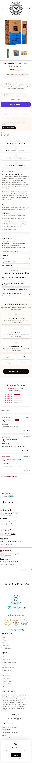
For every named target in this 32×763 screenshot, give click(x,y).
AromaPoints (6, 659)
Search (4, 665)
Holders (4, 643)
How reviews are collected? (9, 476)
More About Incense (8, 667)
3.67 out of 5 (20, 388)
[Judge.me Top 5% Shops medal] (24, 622)
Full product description (10, 251)
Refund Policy (6, 675)
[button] (13, 66)
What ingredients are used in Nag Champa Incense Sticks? (13, 294)
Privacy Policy (6, 678)
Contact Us (5, 686)
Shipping (14, 78)
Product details (7, 238)
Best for (4, 258)
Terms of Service (7, 673)
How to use (5, 255)
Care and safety (7, 265)
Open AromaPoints (9, 127)
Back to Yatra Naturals (16, 584)
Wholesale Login (7, 684)
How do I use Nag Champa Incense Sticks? (13, 284)
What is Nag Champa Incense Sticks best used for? (14, 278)
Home (3, 637)
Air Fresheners (6, 648)
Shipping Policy (6, 681)
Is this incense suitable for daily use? (14, 289)
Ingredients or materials (10, 262)
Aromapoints (6, 645)
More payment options (16, 108)
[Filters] (2, 502)
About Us (4, 656)
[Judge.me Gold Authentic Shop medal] (7, 622)
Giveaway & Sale (7, 670)
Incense (4, 640)
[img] (6, 417)
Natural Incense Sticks (9, 662)
